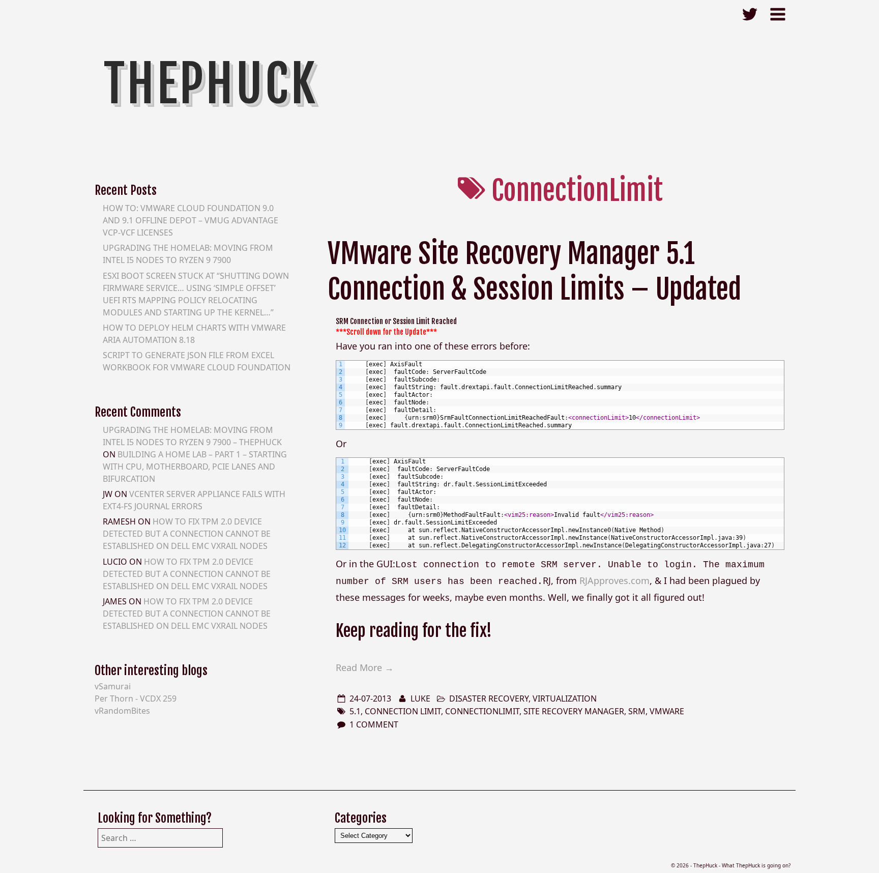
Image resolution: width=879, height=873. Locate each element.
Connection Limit (403, 711)
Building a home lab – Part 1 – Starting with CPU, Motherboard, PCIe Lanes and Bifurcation (195, 466)
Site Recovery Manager (573, 711)
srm (637, 711)
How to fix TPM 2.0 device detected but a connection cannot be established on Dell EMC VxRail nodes (187, 533)
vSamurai (113, 686)
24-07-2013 (370, 698)
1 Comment (373, 724)
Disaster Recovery (489, 698)
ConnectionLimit (482, 711)
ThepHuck (211, 84)
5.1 (355, 711)
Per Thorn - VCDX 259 (136, 698)
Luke (420, 698)
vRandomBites (122, 710)
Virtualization (565, 698)
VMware (667, 711)
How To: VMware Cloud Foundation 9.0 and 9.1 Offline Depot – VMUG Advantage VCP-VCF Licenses (190, 220)
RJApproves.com (614, 580)
